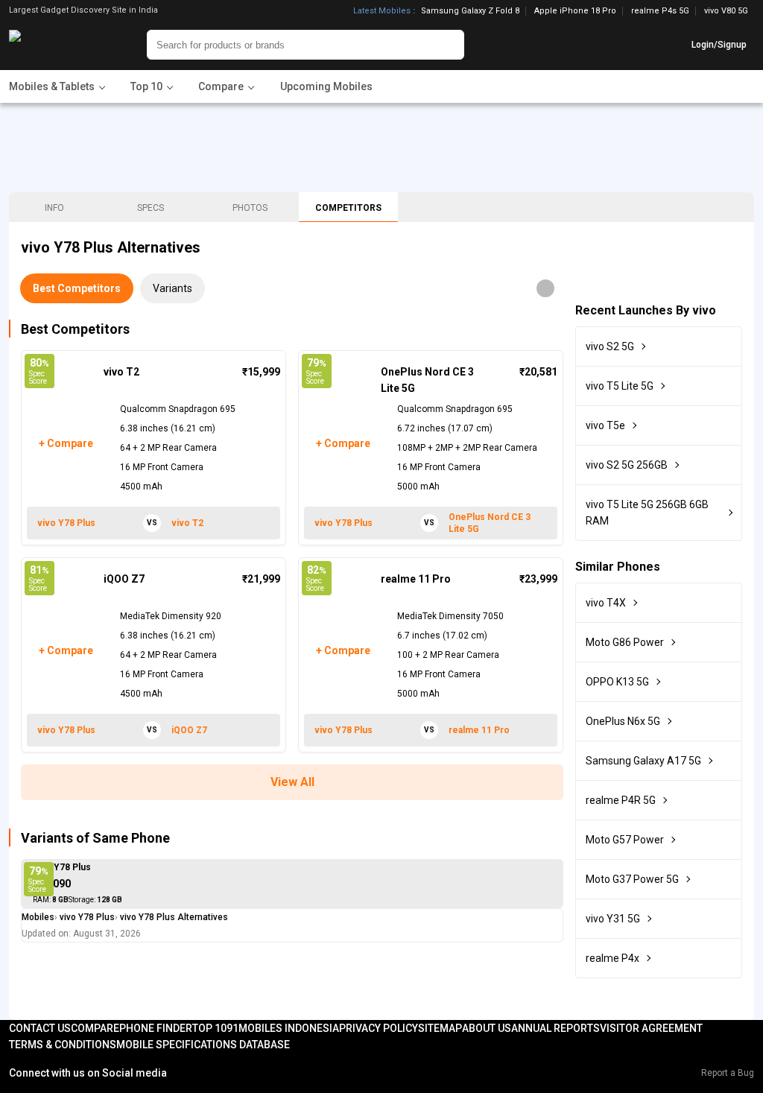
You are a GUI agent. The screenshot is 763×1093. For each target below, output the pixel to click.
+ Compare (65, 443)
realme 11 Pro (416, 579)
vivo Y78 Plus (62, 867)
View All (292, 782)
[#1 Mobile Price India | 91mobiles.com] (55, 45)
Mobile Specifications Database (203, 1045)
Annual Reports (555, 1028)
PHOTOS (249, 208)
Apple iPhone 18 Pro (575, 11)
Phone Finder (155, 1028)
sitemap (440, 1028)
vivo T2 (121, 372)
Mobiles (38, 917)
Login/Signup (719, 44)
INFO (54, 208)
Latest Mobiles (382, 11)
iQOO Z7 (124, 579)
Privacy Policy (378, 1028)
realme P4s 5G (660, 11)
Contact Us (40, 1028)
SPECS (150, 208)
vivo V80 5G (726, 11)
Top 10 (209, 1028)
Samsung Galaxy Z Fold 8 (470, 11)
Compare (95, 1028)
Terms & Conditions (62, 1045)
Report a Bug (727, 1073)
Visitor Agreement (651, 1028)
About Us (486, 1028)
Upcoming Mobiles (326, 86)
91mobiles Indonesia (283, 1028)
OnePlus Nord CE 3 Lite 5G (427, 380)
